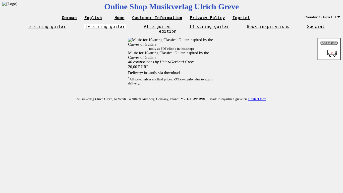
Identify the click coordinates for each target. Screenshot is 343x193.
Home (120, 17)
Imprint (241, 17)
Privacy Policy (207, 17)
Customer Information (157, 17)
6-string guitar (47, 26)
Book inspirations (268, 26)
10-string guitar (105, 26)
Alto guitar (158, 26)
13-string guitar (209, 26)
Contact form (257, 99)
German (69, 17)
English (93, 17)
